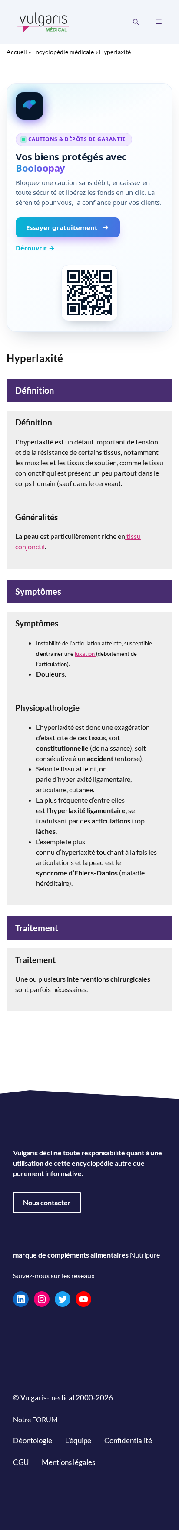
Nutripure (145, 1255)
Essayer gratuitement (62, 227)
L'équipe (78, 1440)
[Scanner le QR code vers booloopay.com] (89, 293)
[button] (135, 22)
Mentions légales (68, 1462)
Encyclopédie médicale (63, 51)
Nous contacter (47, 1202)
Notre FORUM (35, 1419)
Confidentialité (128, 1440)
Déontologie (32, 1440)
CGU (21, 1462)
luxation (85, 653)
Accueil (17, 51)
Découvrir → (35, 247)
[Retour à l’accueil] (43, 21)
